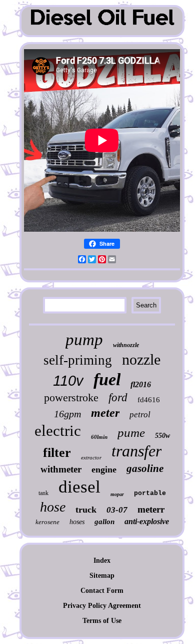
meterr (151, 509)
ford (118, 397)
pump (84, 340)
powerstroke (71, 397)
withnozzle (126, 345)
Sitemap (102, 575)
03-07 (117, 510)
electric (57, 430)
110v (68, 381)
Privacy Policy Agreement (102, 605)
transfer (137, 451)
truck (86, 510)
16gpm (67, 413)
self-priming (78, 360)
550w (162, 435)
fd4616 (149, 400)
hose (53, 507)
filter (57, 452)
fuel (107, 379)
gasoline (145, 468)
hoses (77, 522)
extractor (91, 457)
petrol (140, 414)
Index (102, 560)
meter (105, 412)
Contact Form (102, 590)
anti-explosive (146, 521)
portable (150, 493)
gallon (104, 522)
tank (43, 493)
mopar (117, 494)
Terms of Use (102, 620)
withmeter (61, 469)
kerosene (48, 522)
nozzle (141, 359)
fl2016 (140, 384)
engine (104, 469)
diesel (79, 487)
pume (131, 432)
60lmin (99, 437)
